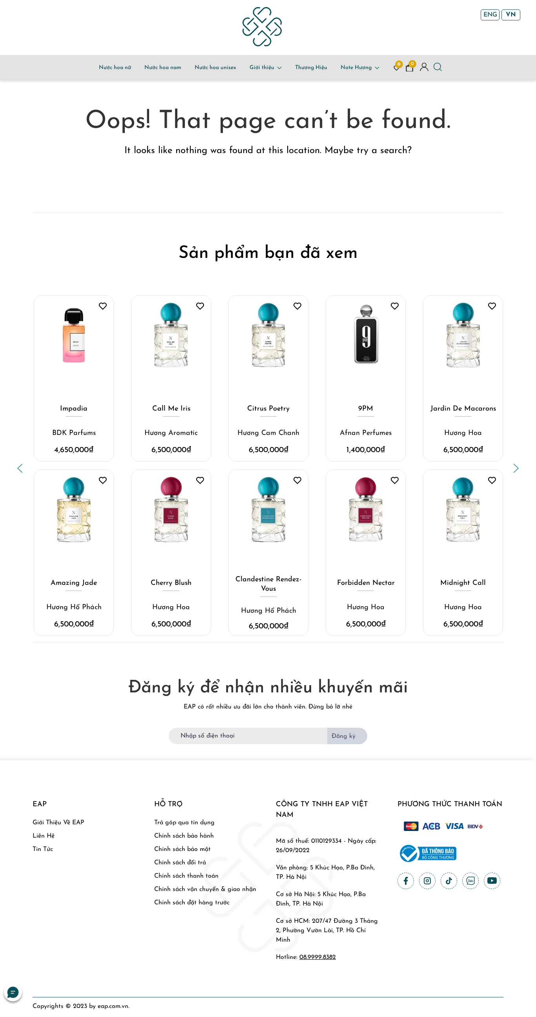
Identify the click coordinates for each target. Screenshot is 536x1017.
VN (511, 15)
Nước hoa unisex (215, 68)
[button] (20, 468)
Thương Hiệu (311, 68)
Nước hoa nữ (115, 68)
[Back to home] (262, 26)
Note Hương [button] (356, 68)
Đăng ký (344, 736)
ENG (490, 15)
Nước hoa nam (162, 68)
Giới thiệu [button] (262, 68)
